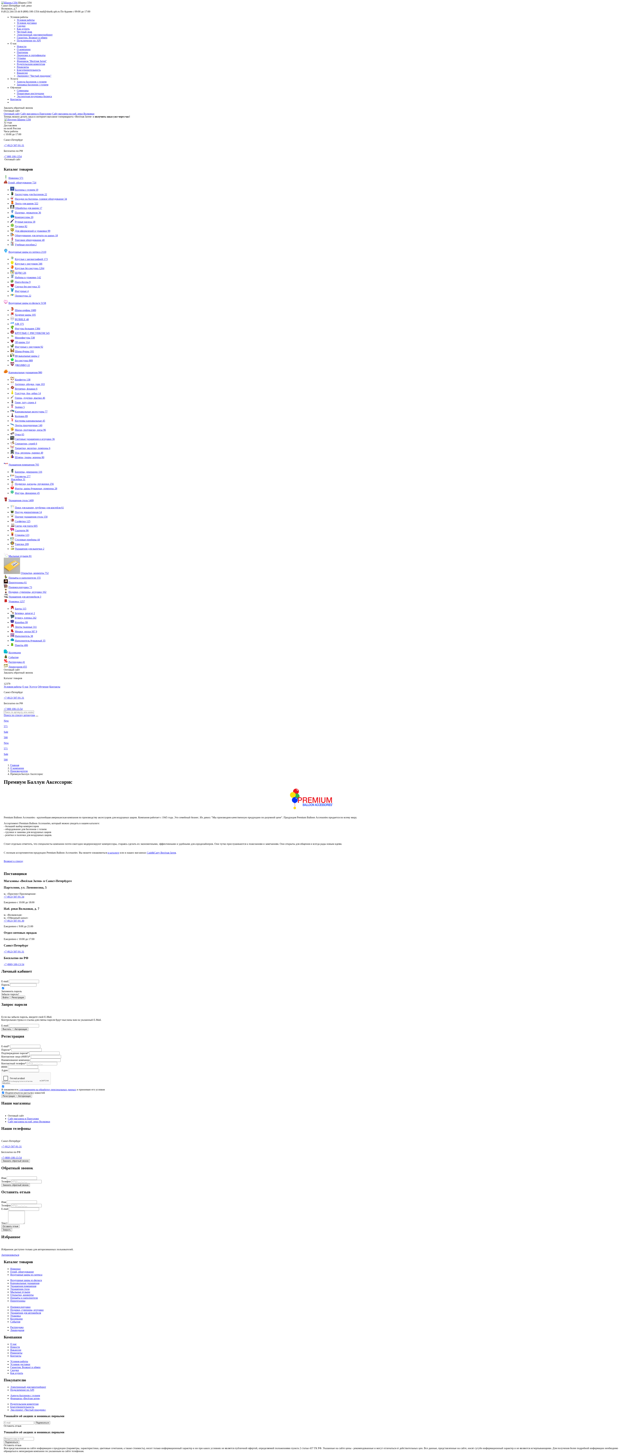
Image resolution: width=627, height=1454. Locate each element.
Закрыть (7, 1230)
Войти (5, 997)
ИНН (4, 1066)
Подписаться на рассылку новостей (25, 1092)
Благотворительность (29, 70)
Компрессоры (24, 217)
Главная (14, 765)
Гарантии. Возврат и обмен (32, 37)
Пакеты (21, 645)
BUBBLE (22, 319)
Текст (4, 1223)
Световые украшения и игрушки (35, 439)
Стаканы (22, 535)
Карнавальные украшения (25, 372)
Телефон (6, 1181)
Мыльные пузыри (20, 556)
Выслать (7, 1029)
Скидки (21, 25)
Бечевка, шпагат (25, 613)
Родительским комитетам (31, 64)
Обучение (43, 686)
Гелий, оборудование (22, 182)
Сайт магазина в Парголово (35, 113)
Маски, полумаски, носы (30, 430)
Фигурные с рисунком (29, 346)
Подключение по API (29, 40)
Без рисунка (24, 360)
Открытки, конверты (35, 573)
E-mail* (5, 1046)
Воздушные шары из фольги (27, 303)
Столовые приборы (27, 539)
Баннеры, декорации (28, 471)
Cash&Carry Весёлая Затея (161, 852)
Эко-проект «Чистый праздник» (28, 1409)
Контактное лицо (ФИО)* (15, 1056)
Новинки (15, 178)
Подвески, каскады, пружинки (34, 484)
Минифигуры (25, 337)
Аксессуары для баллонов (31, 194)
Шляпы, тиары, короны (29, 457)
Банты (20, 608)
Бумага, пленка (25, 617)
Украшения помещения (23, 464)
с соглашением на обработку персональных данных (47, 1089)
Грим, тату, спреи (25, 402)
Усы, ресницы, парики (29, 452)
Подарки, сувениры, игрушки (27, 592)
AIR (19, 324)
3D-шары (22, 342)
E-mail (4, 981)
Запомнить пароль (11, 991)
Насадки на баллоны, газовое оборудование (41, 199)
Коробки (21, 622)
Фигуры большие (27, 328)
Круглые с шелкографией (31, 259)
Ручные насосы (25, 221)
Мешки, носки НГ (26, 631)
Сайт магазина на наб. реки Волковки (73, 113)
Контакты (15, 99)
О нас (25, 686)
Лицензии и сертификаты (31, 55)
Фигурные (22, 291)
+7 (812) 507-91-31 (14, 951)
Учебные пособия (26, 244)
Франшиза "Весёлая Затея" (32, 61)
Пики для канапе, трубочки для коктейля (39, 507)
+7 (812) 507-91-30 (14, 920)
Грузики (21, 226)
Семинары (23, 90)
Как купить (23, 28)
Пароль (5, 984)
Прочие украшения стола (31, 516)
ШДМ (20, 272)
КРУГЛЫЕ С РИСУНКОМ (32, 333)
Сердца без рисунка (27, 286)
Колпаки (21, 416)
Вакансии (22, 73)
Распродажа (16, 662)
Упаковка (16, 601)
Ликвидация (17, 666)
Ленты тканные (26, 627)
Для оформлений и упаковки (32, 231)
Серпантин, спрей (26, 443)
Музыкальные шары (27, 356)
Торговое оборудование (30, 240)
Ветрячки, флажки (26, 388)
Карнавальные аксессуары (31, 411)
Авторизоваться (10, 1255)
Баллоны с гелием (26, 189)
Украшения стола (21, 500)
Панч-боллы (23, 282)
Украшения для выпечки (29, 548)
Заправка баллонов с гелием (32, 84)
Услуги (33, 686)
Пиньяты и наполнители (24, 577)
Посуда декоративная (28, 512)
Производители (19, 771)
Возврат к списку (13, 861)
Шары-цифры (25, 310)
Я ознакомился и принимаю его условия (53, 1089)
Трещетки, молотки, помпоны (32, 448)
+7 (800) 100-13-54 (14, 964)
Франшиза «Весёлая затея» (25, 1398)
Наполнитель (24, 636)
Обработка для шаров (28, 208)
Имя (3, 1178)
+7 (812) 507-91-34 (14, 896)
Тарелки (22, 544)
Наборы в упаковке (28, 277)
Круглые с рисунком (28, 263)
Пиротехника (17, 582)
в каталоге (113, 852)
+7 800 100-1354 (13, 156)
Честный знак (24, 31)
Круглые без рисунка (29, 268)
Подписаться (42, 1423)
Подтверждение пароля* (15, 1053)
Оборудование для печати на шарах (36, 235)
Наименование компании (15, 1060)
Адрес (4, 1070)
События (13, 657)
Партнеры (22, 52)
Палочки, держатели (28, 212)
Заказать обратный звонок (16, 1161)
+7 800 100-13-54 (13, 708)
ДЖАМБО (22, 365)
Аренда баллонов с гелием (32, 81)
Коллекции (14, 652)
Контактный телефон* (13, 1063)
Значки (20, 407)
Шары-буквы (24, 351)
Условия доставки (27, 23)
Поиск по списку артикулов (19, 715)
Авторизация (21, 1029)
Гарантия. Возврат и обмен (25, 1367)
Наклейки (18, 479)
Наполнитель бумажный (30, 640)
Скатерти (22, 530)
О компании (24, 49)
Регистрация (18, 997)
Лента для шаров (26, 203)
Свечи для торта (26, 525)
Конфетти (22, 379)
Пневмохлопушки (20, 587)
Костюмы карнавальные (30, 420)
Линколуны (23, 295)
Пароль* (6, 1049)
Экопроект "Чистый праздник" (34, 75)
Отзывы (21, 58)
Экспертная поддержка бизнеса (34, 96)
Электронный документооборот (35, 34)
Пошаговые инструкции (30, 93)
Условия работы (26, 20)
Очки (19, 434)
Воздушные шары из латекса (27, 252)
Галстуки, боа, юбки (28, 393)
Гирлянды (23, 476)
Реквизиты (23, 67)
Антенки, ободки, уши (30, 384)
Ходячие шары (25, 314)
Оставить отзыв (10, 1226)
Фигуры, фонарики (27, 493)
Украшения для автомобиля (24, 596)
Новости (21, 46)
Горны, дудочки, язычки (30, 398)
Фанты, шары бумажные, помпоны (36, 488)
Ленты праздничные (28, 425)
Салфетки (22, 521)
